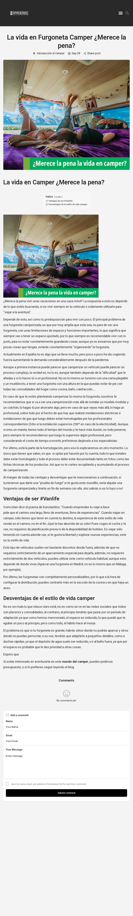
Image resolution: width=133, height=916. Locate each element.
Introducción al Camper (51, 53)
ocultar (58, 197)
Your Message (14, 749)
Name (9, 721)
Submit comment (66, 793)
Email (9, 735)
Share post (93, 53)
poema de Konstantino (44, 507)
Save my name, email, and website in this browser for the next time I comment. (49, 784)
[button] (120, 13)
